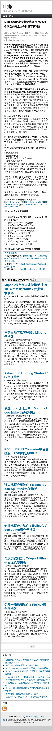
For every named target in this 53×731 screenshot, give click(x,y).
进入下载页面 (10, 253)
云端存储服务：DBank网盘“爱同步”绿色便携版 (27, 668)
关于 (42, 717)
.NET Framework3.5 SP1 (32, 204)
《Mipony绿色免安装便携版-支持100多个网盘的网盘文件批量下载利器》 (26, 258)
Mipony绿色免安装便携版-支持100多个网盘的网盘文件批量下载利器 (25, 289)
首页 (5, 16)
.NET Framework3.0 (34, 202)
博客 (36, 717)
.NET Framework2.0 (14, 202)
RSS (4, 709)
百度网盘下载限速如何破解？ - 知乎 (22, 694)
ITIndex (28, 717)
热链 (11, 16)
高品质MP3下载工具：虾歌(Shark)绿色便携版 (26, 697)
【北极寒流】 (28, 256)
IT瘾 (7, 6)
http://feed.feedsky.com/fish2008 (30, 269)
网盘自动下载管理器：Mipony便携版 (22, 665)
